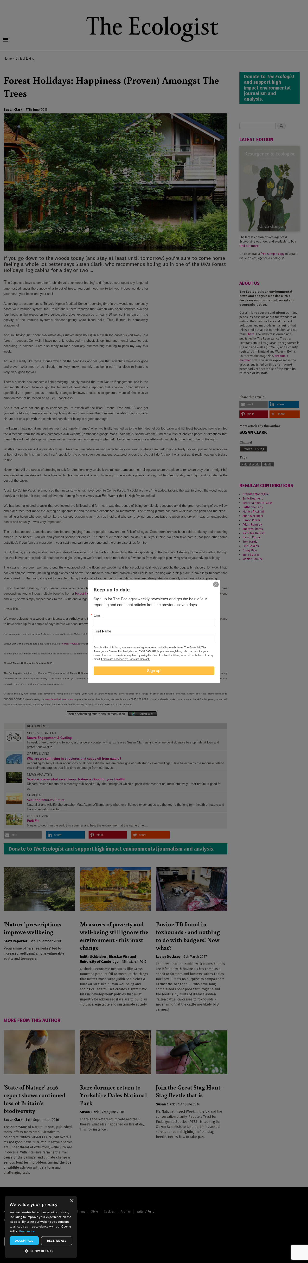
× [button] (71, 1201)
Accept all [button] (24, 1241)
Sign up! (154, 670)
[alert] (41, 1227)
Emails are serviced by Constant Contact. (125, 659)
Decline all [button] (56, 1241)
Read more (27, 1231)
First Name (102, 631)
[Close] (216, 584)
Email (98, 615)
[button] (41, 1251)
